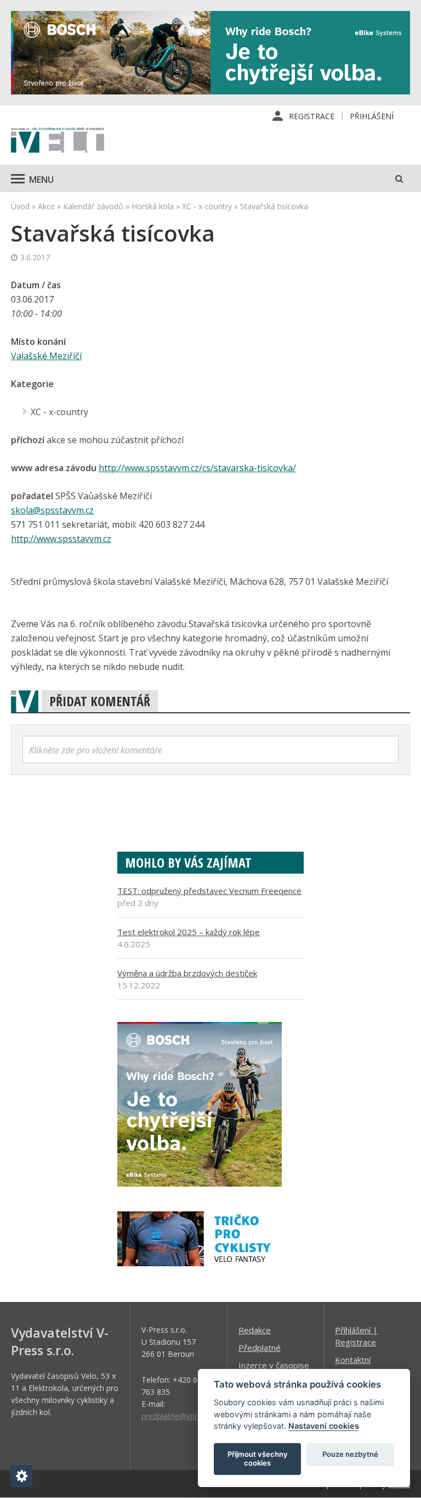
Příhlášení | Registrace (356, 1336)
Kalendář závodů (93, 206)
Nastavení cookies (323, 1425)
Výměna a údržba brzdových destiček (187, 973)
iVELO (57, 141)
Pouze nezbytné (350, 1454)
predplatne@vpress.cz (180, 1416)
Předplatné (259, 1347)
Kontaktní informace (353, 1365)
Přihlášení (372, 116)
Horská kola (153, 206)
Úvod (20, 206)
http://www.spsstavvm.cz (61, 539)
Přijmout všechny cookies (257, 1458)
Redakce (254, 1329)
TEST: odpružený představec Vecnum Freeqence (209, 890)
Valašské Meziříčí (46, 356)
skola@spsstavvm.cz (52, 510)
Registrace (311, 116)
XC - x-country (207, 206)
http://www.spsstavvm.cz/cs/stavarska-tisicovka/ (197, 468)
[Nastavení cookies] (21, 1476)
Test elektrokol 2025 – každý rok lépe (188, 931)
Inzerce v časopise (273, 1365)
